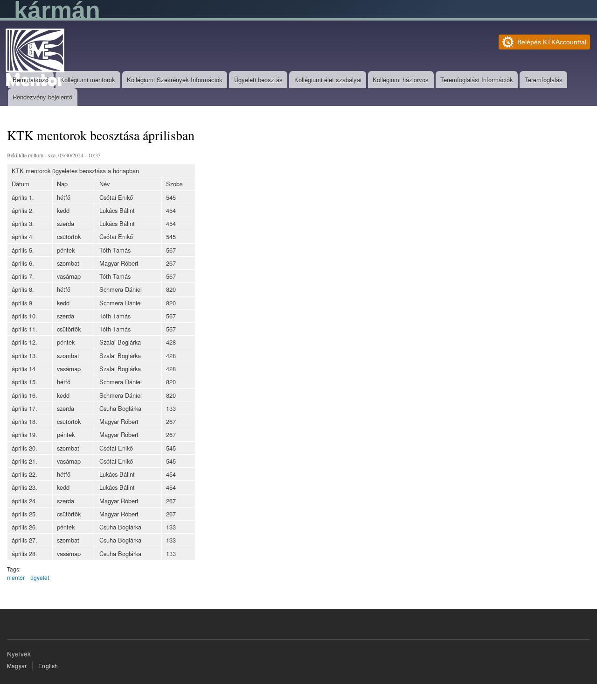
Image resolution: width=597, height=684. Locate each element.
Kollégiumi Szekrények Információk (174, 79)
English (48, 666)
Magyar (17, 666)
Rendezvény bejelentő (42, 96)
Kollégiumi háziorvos (401, 79)
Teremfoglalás (543, 79)
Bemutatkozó (31, 79)
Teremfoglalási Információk (476, 79)
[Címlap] (36, 59)
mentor (16, 577)
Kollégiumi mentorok (87, 79)
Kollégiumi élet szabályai (327, 79)
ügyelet (39, 577)
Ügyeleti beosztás (258, 79)
